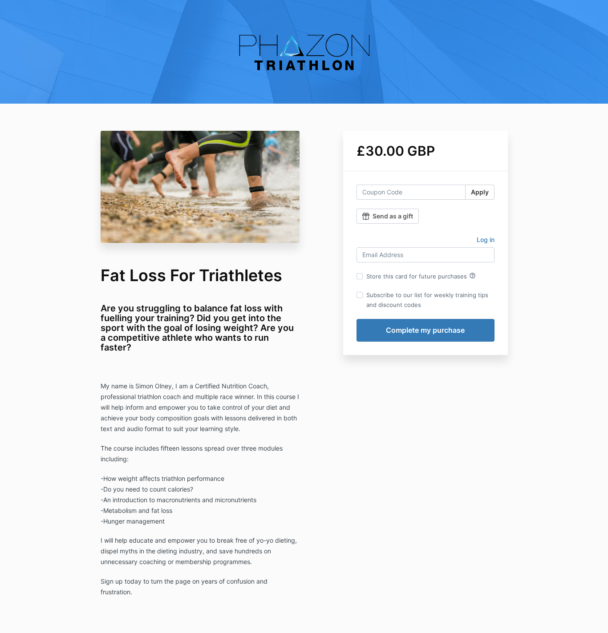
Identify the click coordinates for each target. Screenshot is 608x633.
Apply (480, 192)
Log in (486, 239)
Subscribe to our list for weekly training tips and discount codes (427, 299)
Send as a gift (393, 216)
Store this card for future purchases (421, 275)
